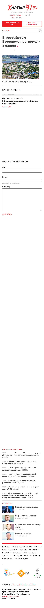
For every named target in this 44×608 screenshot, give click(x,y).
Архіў (28, 15)
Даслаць (7, 214)
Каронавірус (7, 559)
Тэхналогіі (16, 552)
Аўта (34, 552)
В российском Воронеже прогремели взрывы (21, 41)
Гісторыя (23, 549)
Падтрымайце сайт (12, 23)
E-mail (4, 177)
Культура (13, 549)
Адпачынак (6, 556)
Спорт (4, 549)
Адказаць (6, 106)
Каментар (6, 187)
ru (17, 17)
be (13, 17)
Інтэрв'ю (5, 552)
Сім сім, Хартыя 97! (32, 23)
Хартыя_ (22, 8)
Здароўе (26, 552)
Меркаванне (7, 503)
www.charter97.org (28, 585)
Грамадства (16, 546)
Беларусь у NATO (21, 559)
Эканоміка (28, 546)
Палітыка (6, 546)
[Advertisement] (22, 135)
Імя (3, 167)
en (20, 17)
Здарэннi (38, 546)
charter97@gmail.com (10, 596)
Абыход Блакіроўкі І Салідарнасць (27, 556)
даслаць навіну (16, 15)
